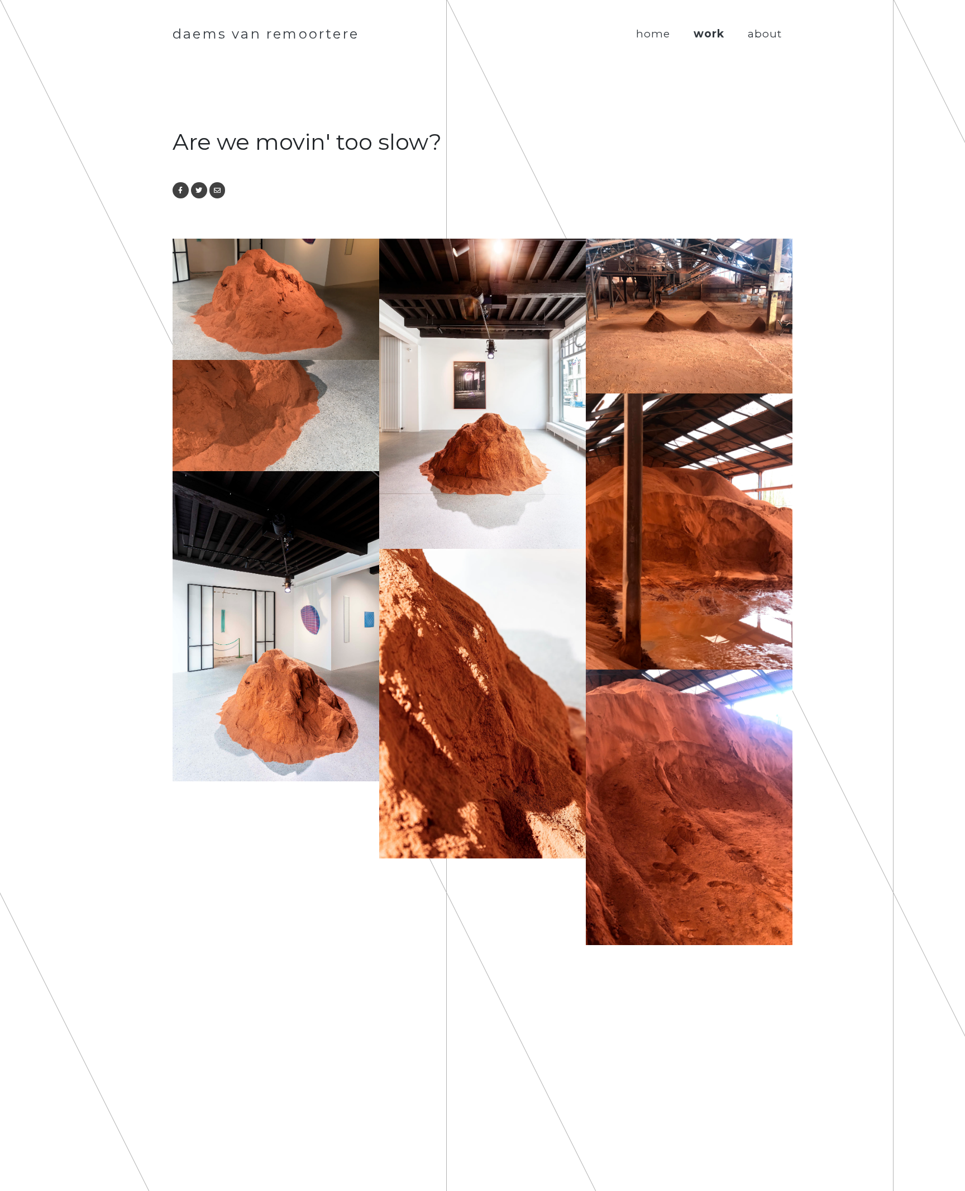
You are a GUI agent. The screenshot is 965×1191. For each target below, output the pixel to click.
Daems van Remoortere (266, 34)
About (765, 33)
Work (709, 33)
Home (653, 33)
